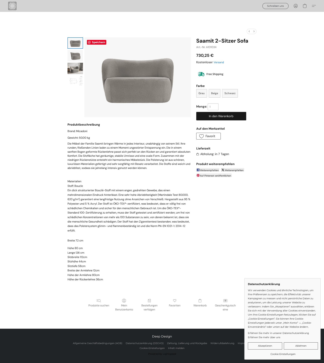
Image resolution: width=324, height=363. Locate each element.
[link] (283, 352)
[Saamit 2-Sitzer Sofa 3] (75, 81)
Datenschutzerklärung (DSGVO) (145, 343)
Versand (219, 62)
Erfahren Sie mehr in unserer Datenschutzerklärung (278, 333)
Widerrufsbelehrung (222, 343)
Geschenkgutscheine (225, 307)
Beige (214, 93)
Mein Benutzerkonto (124, 307)
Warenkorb (200, 305)
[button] (12, 6)
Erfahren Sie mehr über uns (264, 337)
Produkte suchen (98, 305)
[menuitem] (249, 31)
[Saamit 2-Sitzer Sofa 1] (75, 55)
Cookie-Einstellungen (152, 348)
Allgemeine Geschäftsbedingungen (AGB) (97, 343)
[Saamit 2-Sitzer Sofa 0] (75, 43)
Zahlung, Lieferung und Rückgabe (187, 343)
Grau (201, 93)
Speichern (98, 42)
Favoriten (174, 305)
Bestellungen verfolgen (149, 307)
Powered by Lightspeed (162, 353)
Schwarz (230, 93)
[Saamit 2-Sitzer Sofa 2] (75, 68)
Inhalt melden (176, 348)
